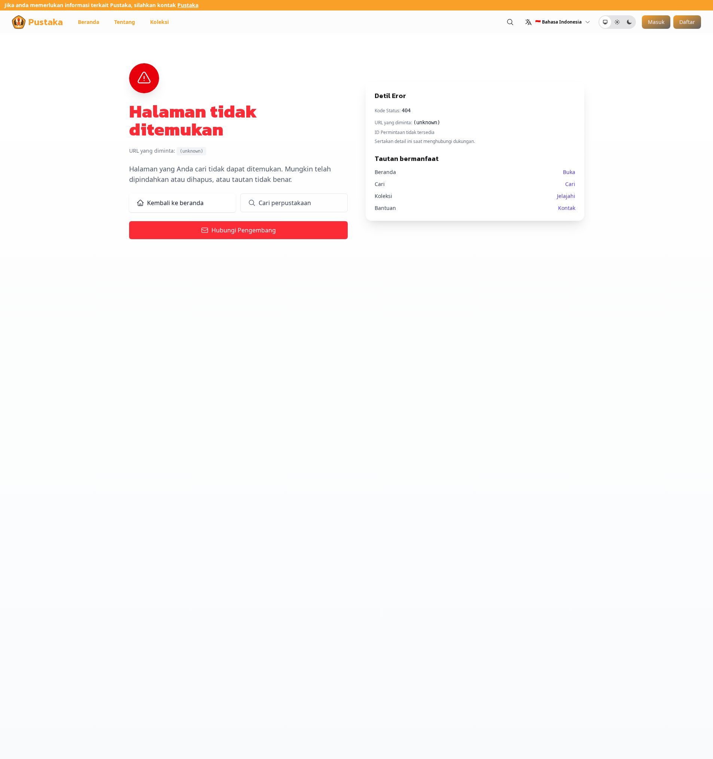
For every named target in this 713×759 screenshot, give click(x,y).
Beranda (88, 21)
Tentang (124, 21)
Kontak (566, 207)
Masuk (656, 21)
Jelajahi (566, 195)
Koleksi (159, 21)
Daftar (687, 21)
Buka (569, 172)
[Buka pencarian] (510, 22)
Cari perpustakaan (285, 203)
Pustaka (187, 5)
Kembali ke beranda (175, 203)
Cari (570, 184)
